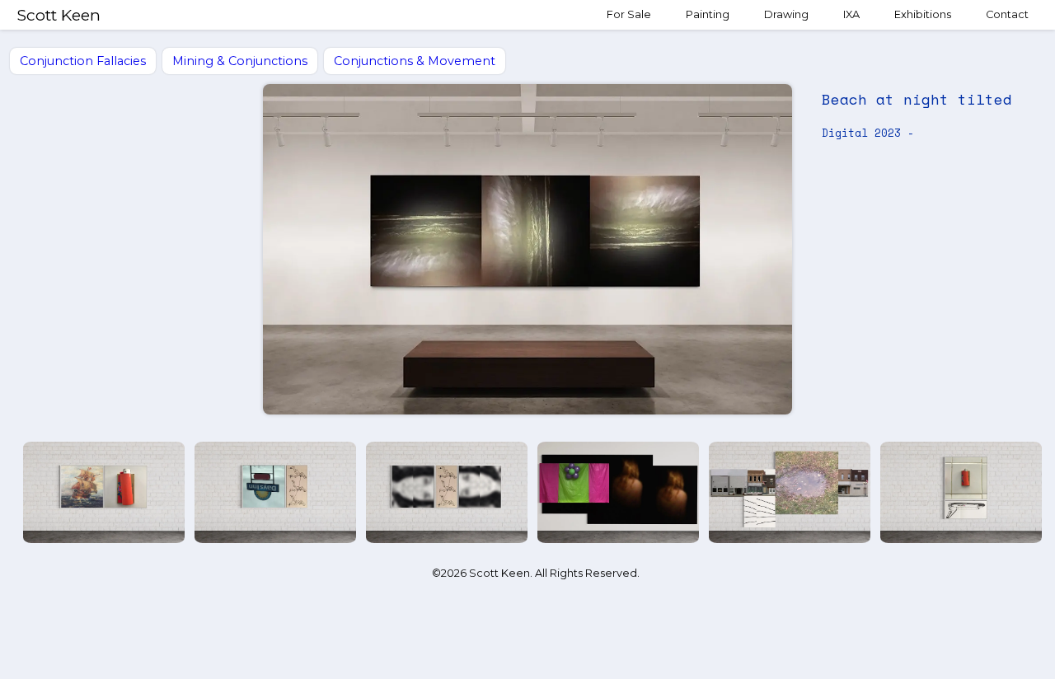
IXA (851, 14)
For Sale (629, 14)
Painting (707, 14)
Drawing (786, 14)
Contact (1007, 14)
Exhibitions (922, 14)
